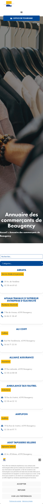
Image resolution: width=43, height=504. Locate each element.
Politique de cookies (15, 501)
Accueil (3, 232)
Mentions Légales (27, 501)
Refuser (21, 490)
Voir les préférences (21, 496)
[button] (40, 460)
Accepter (21, 484)
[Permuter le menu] (21, 12)
